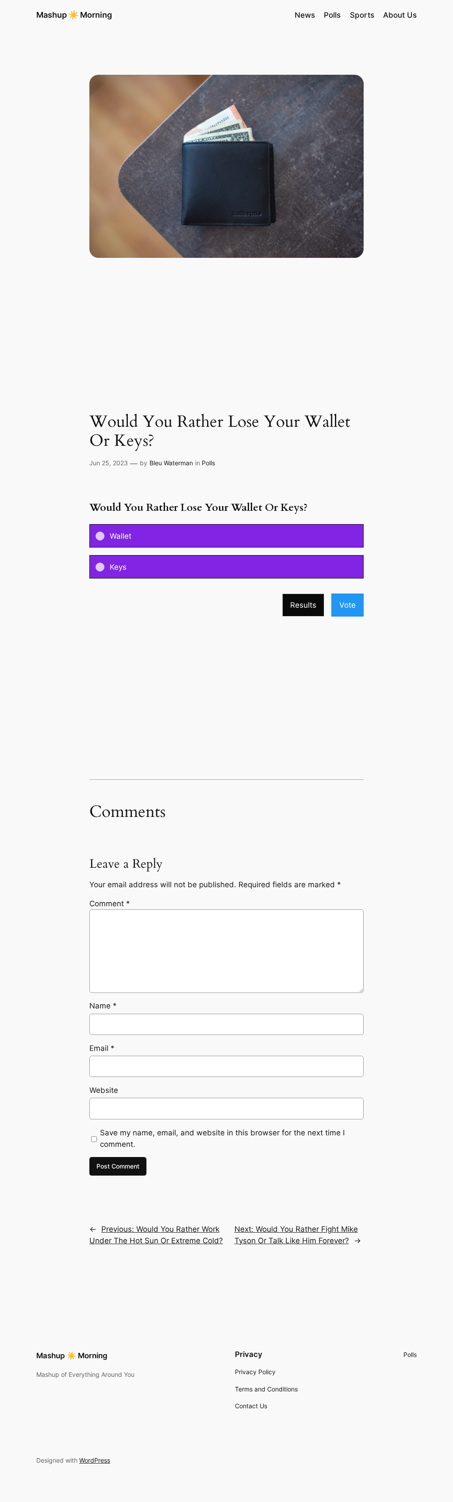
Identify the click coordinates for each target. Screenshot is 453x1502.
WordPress (94, 1460)
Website (103, 1090)
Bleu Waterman (171, 463)
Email (102, 1048)
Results (303, 605)
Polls (208, 463)
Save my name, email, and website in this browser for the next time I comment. (222, 1138)
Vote (347, 605)
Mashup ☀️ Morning (74, 14)
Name (103, 1005)
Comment (109, 903)
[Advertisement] (226, 342)
